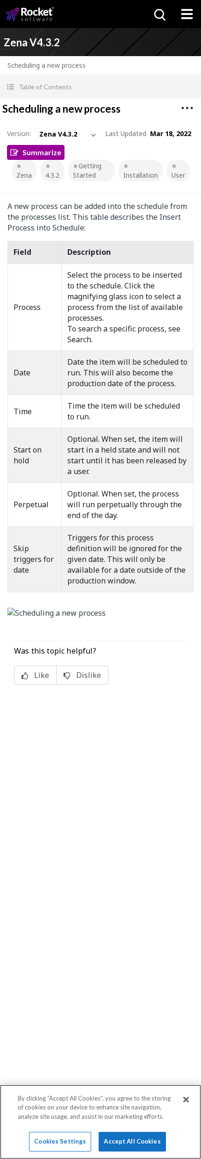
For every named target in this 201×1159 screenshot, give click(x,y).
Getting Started (87, 170)
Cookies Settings (60, 1141)
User (178, 175)
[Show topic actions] (187, 108)
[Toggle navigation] (187, 14)
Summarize (41, 152)
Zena (24, 175)
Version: (19, 133)
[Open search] (159, 14)
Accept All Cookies (132, 1141)
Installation (140, 175)
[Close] (186, 1099)
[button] (100, 87)
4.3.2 (52, 175)
